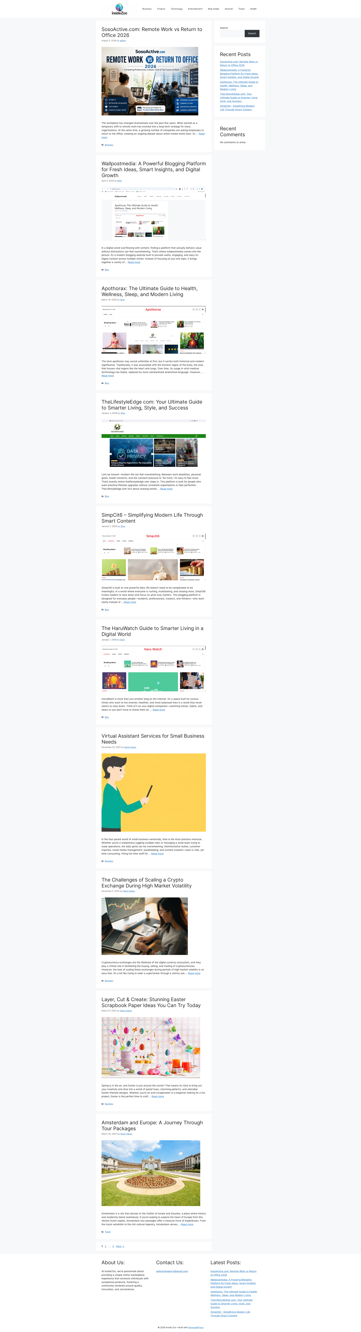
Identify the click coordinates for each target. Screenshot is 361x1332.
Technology (176, 8)
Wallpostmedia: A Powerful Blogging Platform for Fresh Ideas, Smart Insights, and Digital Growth (154, 169)
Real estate (213, 8)
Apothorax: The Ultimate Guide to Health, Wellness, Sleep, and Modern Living (150, 291)
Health (253, 8)
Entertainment (195, 8)
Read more (134, 262)
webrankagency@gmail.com (172, 1271)
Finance (161, 8)
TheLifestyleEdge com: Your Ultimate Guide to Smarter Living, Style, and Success (152, 405)
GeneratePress (195, 1327)
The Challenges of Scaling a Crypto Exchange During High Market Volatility (147, 883)
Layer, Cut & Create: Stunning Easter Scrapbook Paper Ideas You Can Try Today (151, 1002)
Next (120, 1246)
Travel (241, 8)
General (229, 8)
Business (147, 8)
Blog (107, 269)
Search (224, 27)
